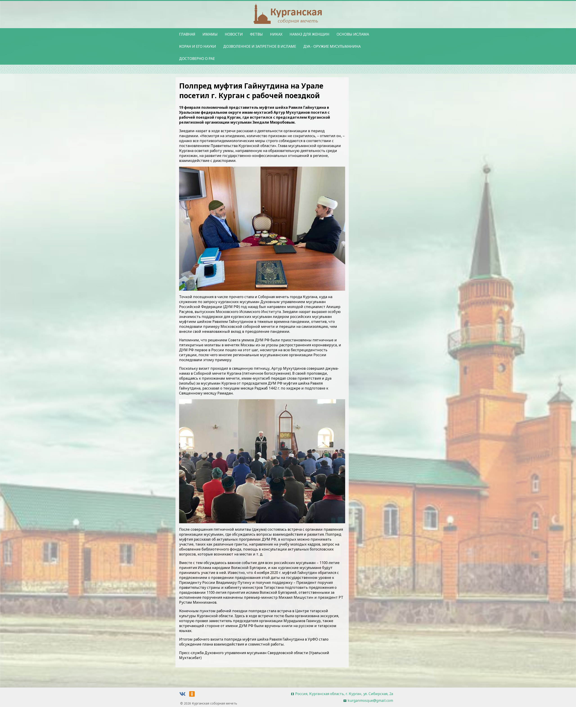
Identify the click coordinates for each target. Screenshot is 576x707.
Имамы (210, 34)
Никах (276, 34)
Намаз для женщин (309, 34)
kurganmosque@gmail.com (370, 700)
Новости (234, 34)
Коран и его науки (197, 46)
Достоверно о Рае (197, 58)
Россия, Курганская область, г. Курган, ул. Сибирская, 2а (344, 693)
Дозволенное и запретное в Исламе (259, 46)
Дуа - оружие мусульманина (332, 46)
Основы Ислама (353, 34)
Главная (187, 34)
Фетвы (256, 34)
